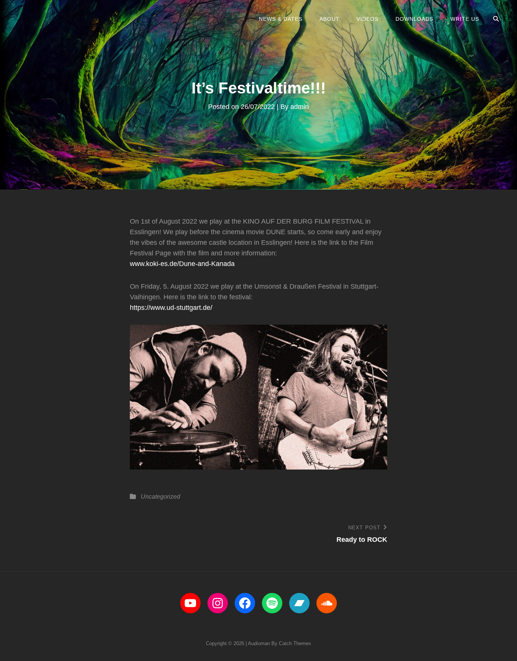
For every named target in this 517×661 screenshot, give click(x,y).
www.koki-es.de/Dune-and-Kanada (182, 264)
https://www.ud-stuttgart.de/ (171, 307)
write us (464, 19)
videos (367, 19)
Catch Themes (295, 643)
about (329, 19)
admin (299, 106)
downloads (414, 19)
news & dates (280, 19)
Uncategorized (160, 496)
